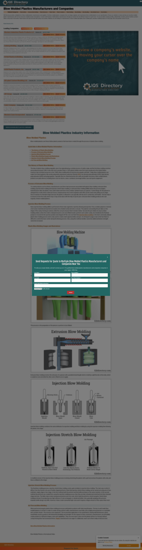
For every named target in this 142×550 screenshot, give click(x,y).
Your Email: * (36, 278)
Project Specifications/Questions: (41, 283)
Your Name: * (37, 272)
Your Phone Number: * (76, 278)
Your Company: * (74, 272)
